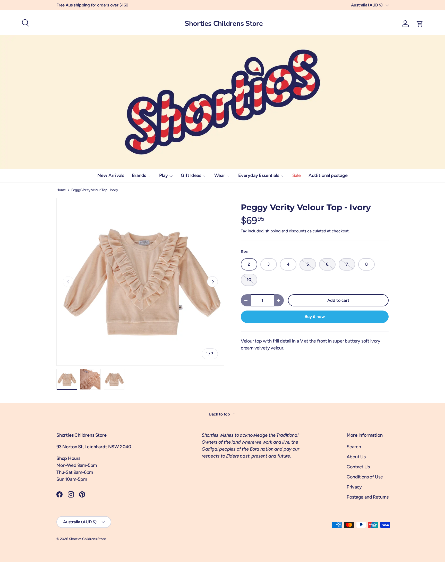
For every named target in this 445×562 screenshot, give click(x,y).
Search (354, 447)
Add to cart (338, 300)
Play (163, 175)
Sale (296, 175)
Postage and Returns (368, 497)
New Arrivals (110, 175)
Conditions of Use (365, 477)
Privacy (354, 487)
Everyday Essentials (258, 175)
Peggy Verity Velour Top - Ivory (94, 190)
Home (61, 190)
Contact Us (358, 467)
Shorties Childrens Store (87, 539)
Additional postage (328, 175)
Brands (139, 175)
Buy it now (314, 316)
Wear (219, 175)
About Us (356, 457)
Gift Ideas (191, 175)
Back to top (220, 414)
